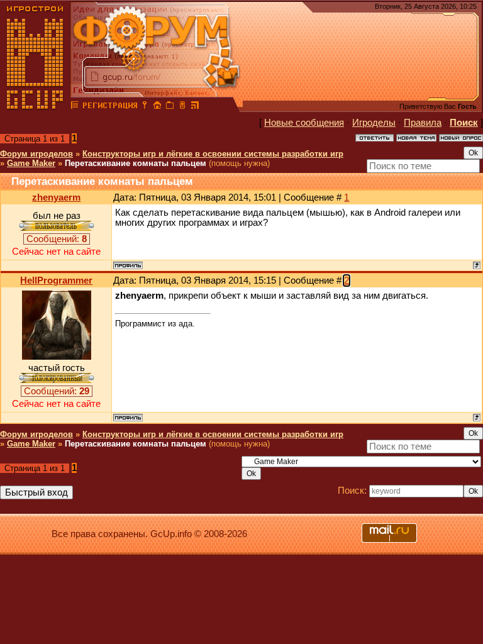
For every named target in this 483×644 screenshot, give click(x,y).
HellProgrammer (56, 280)
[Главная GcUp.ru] (35, 107)
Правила (422, 123)
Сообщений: (56, 239)
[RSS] (195, 107)
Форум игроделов (36, 153)
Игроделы (374, 123)
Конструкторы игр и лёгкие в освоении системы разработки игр (212, 153)
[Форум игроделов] (75, 107)
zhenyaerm (56, 197)
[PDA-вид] (182, 107)
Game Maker (31, 163)
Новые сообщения (304, 123)
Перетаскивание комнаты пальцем (135, 163)
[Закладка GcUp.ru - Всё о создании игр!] (170, 107)
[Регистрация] (109, 107)
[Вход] (144, 107)
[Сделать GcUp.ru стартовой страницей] (157, 107)
